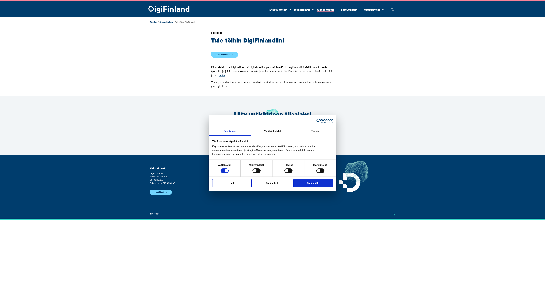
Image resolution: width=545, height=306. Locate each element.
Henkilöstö (159, 192)
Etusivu (153, 22)
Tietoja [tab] (315, 131)
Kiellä (232, 183)
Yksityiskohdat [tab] (272, 131)
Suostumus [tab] (230, 131)
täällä (222, 75)
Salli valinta (272, 183)
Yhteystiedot (349, 9)
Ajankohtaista (325, 9)
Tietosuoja (155, 213)
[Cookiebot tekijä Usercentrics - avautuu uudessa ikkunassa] (320, 121)
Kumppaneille (372, 9)
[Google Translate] (392, 10)
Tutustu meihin (277, 9)
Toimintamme (302, 9)
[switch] (256, 170)
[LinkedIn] (393, 214)
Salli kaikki (313, 183)
